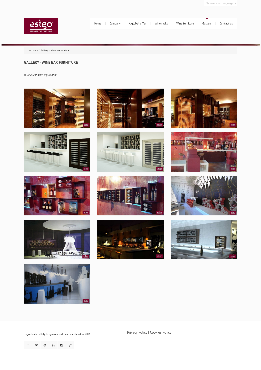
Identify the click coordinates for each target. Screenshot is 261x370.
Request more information (42, 75)
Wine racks (161, 23)
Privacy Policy (137, 332)
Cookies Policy (160, 332)
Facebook (28, 345)
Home (97, 23)
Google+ (70, 345)
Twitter (36, 345)
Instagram (62, 345)
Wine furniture (185, 23)
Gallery (206, 23)
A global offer (137, 23)
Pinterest (45, 345)
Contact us (226, 23)
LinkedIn (53, 345)
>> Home (33, 50)
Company (115, 23)
